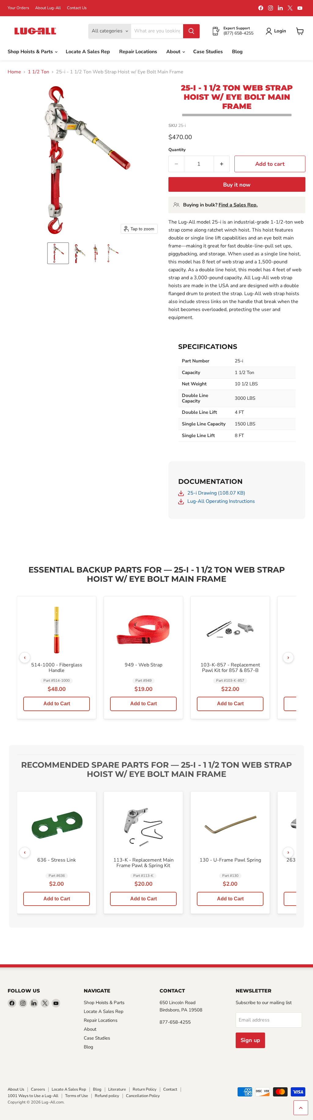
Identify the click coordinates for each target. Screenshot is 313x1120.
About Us (16, 1089)
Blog (237, 51)
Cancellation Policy (143, 1096)
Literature (117, 1089)
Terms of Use (76, 1096)
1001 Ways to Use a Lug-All (33, 1096)
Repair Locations (138, 51)
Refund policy (107, 1096)
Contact (170, 1089)
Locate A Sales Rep (88, 51)
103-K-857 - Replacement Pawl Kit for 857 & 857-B (230, 668)
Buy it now (236, 184)
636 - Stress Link (56, 860)
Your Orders (18, 8)
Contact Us (77, 8)
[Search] (191, 31)
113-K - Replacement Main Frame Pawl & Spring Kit (143, 863)
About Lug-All (48, 8)
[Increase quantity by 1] (222, 164)
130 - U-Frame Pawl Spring (230, 860)
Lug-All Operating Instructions (220, 501)
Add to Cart (56, 703)
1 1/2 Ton (38, 72)
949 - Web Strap (143, 665)
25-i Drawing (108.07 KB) (215, 493)
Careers (38, 1089)
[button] (58, 253)
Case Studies (208, 51)
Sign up (250, 1040)
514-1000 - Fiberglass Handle (56, 668)
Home (14, 72)
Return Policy (144, 1089)
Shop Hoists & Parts (31, 51)
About (174, 51)
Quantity (177, 149)
